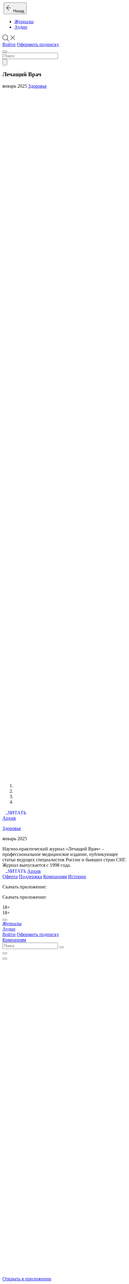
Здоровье (37, 86)
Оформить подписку (38, 44)
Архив (9, 818)
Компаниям (55, 876)
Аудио (20, 27)
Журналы (24, 21)
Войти (9, 44)
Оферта (10, 876)
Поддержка (30, 876)
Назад (17, 11)
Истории (77, 876)
